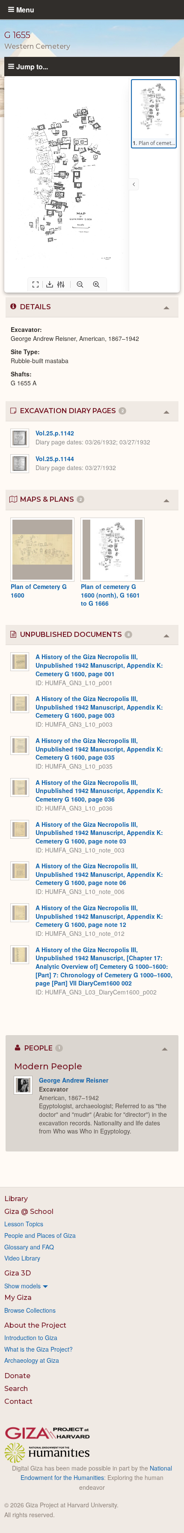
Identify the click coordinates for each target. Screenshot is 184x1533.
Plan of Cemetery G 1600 (39, 590)
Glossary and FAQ (29, 1247)
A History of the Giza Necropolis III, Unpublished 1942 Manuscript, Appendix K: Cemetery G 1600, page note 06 (99, 874)
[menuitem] (92, 1286)
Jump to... (32, 66)
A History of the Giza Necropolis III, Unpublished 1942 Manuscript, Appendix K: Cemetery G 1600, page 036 (99, 790)
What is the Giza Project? (38, 1349)
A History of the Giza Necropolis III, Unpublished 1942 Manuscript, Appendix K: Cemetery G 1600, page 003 (99, 706)
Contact (18, 1401)
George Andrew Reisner (73, 1080)
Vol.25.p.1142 (55, 433)
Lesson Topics (23, 1223)
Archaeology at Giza (31, 1360)
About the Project (35, 1325)
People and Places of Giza (40, 1235)
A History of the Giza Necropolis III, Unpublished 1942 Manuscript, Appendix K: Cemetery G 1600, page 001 (99, 665)
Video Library (22, 1258)
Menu (25, 9)
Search (16, 1389)
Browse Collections (30, 1310)
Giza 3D (17, 1273)
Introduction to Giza (30, 1337)
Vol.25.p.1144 (55, 458)
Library (16, 1199)
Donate (17, 1376)
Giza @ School (28, 1211)
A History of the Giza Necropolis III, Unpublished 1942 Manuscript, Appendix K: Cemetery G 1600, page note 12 (99, 916)
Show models (22, 1286)
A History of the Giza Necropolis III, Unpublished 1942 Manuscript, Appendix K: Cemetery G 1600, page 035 (99, 748)
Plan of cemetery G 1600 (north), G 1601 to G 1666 (110, 594)
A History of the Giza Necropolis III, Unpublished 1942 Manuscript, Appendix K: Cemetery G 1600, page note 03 (99, 832)
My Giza (18, 1297)
